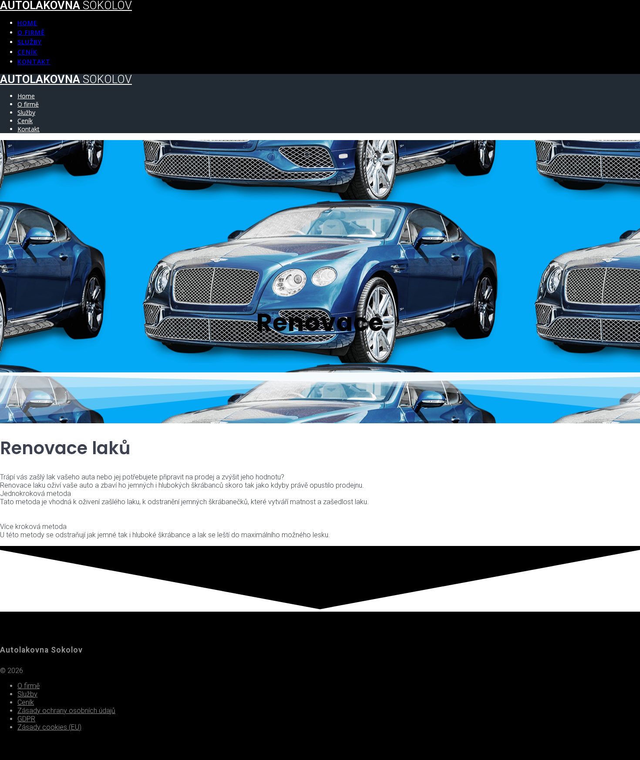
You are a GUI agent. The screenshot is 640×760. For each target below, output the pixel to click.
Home (27, 23)
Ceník (27, 52)
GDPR (26, 719)
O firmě (31, 32)
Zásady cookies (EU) (49, 727)
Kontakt (34, 61)
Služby (29, 42)
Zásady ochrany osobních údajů (66, 710)
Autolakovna (66, 79)
